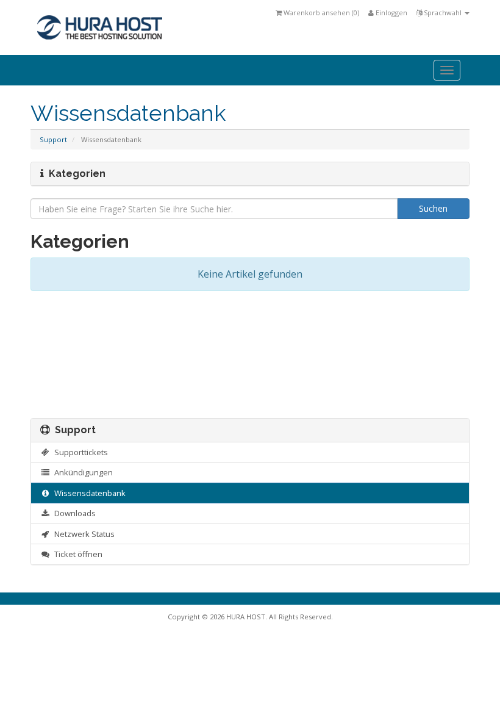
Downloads (73, 513)
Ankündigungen (82, 472)
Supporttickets (79, 452)
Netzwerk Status (83, 533)
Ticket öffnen (76, 554)
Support (53, 139)
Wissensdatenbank (88, 493)
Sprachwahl (442, 12)
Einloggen (390, 12)
